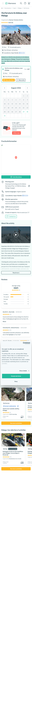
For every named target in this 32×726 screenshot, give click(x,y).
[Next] (27, 88)
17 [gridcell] (4, 108)
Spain (14, 8)
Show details (23, 370)
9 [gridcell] (27, 100)
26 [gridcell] (12, 111)
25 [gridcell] (8, 111)
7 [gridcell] (19, 100)
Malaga (20, 8)
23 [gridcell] (27, 108)
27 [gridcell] (16, 111)
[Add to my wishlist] (29, 26)
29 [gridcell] (23, 111)
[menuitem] (29, 3)
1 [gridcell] (23, 96)
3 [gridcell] (4, 100)
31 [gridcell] (4, 115)
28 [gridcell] (20, 111)
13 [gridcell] (16, 104)
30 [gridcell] (27, 111)
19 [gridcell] (12, 108)
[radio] (16, 74)
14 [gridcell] (20, 104)
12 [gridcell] (12, 104)
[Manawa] (10, 3)
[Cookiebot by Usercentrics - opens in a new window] (23, 343)
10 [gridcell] (4, 104)
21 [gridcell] (20, 108)
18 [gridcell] (8, 108)
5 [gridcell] (12, 100)
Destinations (8, 8)
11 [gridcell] (8, 104)
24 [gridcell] (4, 111)
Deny (16, 381)
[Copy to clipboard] (29, 186)
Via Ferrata (26, 8)
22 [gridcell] (23, 108)
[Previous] (4, 88)
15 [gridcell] (23, 104)
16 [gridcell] (27, 104)
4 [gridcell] (8, 100)
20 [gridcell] (16, 108)
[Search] (21, 3)
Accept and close (16, 376)
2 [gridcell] (27, 96)
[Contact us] (25, 3)
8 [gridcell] (23, 100)
